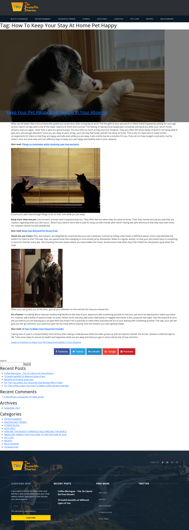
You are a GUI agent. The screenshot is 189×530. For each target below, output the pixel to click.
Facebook (63, 351)
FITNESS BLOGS (12, 425)
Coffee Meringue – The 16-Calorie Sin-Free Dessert (28, 373)
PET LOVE (134, 19)
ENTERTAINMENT (43, 19)
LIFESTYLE (118, 19)
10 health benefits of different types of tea (24, 376)
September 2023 (12, 408)
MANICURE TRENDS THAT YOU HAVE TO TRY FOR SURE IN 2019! (35, 434)
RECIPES (149, 19)
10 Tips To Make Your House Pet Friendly (43, 329)
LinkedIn (95, 351)
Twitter (80, 351)
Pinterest (128, 351)
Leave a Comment (46, 342)
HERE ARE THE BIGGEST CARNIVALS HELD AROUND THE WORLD (35, 431)
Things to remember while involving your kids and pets (50, 144)
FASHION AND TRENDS (15, 422)
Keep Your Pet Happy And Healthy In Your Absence (56, 112)
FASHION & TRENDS (66, 19)
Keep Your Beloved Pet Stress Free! (40, 230)
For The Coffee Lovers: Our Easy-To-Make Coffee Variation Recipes (36, 385)
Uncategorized (11, 447)
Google (112, 351)
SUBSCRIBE (31, 517)
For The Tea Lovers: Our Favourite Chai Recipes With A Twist (33, 382)
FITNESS (86, 19)
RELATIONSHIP (167, 19)
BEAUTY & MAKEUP (19, 19)
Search (3, 360)
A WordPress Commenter (16, 396)
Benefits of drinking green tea (18, 379)
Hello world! (37, 396)
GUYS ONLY (102, 19)
